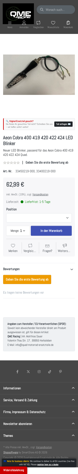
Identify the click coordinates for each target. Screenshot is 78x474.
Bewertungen (11, 269)
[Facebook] (17, 371)
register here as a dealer (47, 464)
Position (11, 209)
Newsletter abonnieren (17, 424)
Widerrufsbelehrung (13, 470)
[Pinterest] (60, 371)
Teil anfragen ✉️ (63, 124)
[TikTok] (49, 371)
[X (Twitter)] (28, 371)
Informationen (12, 388)
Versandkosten (40, 194)
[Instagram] (39, 371)
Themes (8, 435)
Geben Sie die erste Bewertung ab (47, 162)
